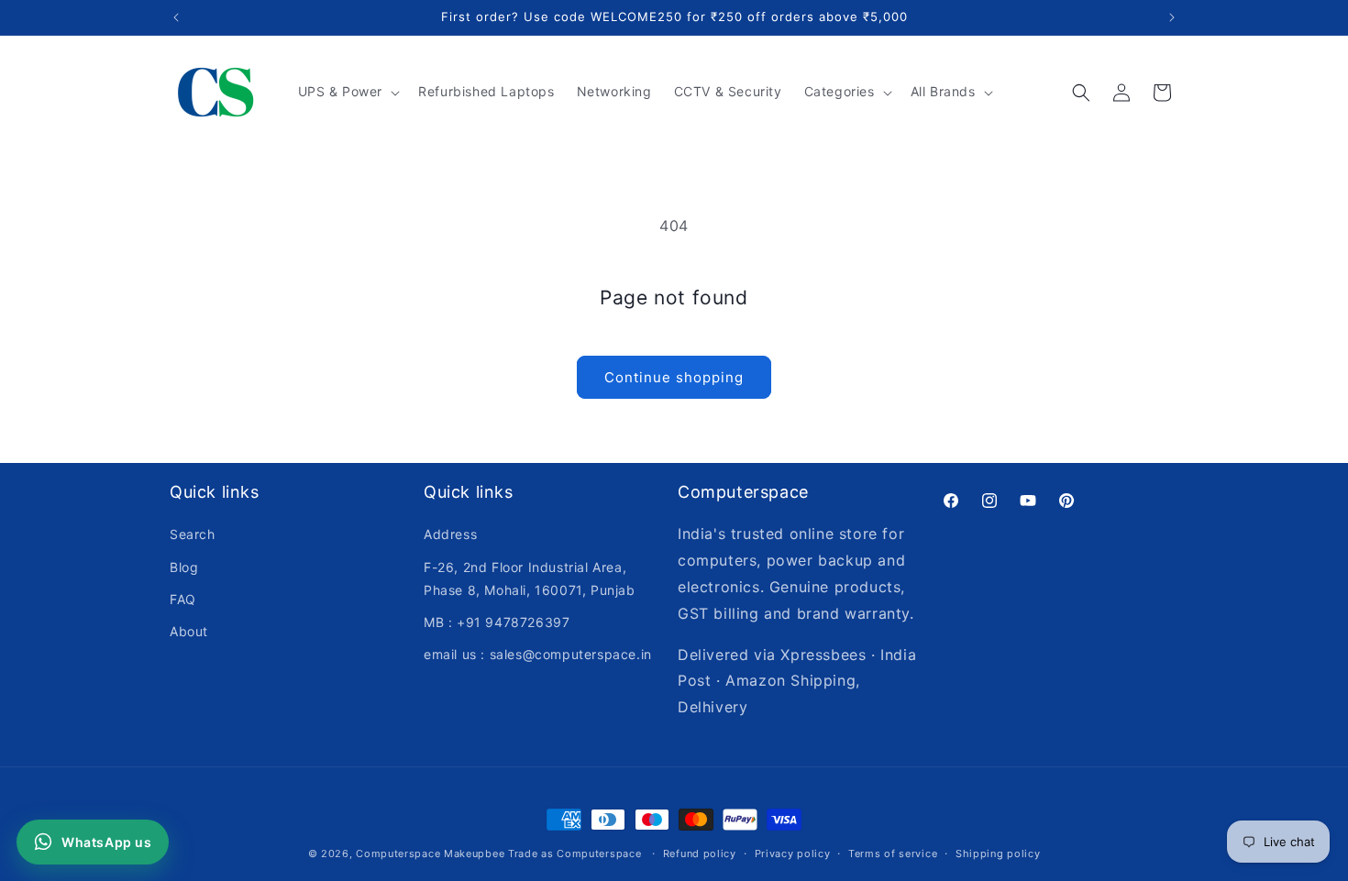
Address (450, 534)
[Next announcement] (1172, 17)
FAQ (183, 599)
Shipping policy (998, 853)
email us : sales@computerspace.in (538, 654)
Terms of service (892, 853)
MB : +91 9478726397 (496, 622)
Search (192, 534)
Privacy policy (793, 853)
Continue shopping (674, 377)
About (189, 631)
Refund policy (699, 853)
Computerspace (398, 853)
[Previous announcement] (176, 17)
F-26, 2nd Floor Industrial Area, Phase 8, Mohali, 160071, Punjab (529, 578)
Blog (184, 567)
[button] (347, 91)
